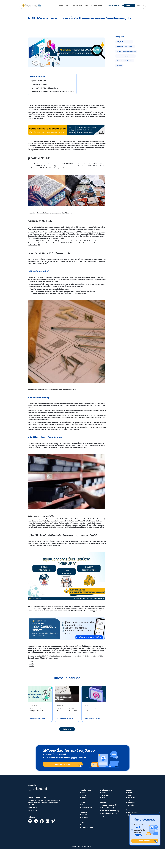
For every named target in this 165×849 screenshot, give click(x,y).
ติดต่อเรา (84, 812)
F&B (129, 800)
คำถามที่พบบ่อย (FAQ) (108, 813)
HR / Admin (131, 803)
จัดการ (84, 798)
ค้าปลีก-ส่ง (131, 798)
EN (139, 5)
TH (143, 5)
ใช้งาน (84, 795)
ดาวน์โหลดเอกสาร (106, 790)
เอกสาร (104, 792)
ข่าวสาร (84, 815)
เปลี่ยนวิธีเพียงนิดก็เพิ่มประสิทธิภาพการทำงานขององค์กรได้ (53, 91)
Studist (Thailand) (108, 805)
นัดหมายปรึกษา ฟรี (133, 812)
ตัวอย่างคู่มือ (105, 795)
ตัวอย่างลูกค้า (130, 790)
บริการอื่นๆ (131, 805)
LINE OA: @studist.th (50, 658)
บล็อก (103, 798)
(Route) (34, 807)
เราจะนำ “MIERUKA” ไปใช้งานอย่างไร (45, 88)
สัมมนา (84, 805)
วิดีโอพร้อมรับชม (87, 807)
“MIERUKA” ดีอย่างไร (39, 84)
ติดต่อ (128, 810)
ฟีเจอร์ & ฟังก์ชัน (86, 790)
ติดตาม (31, 662)
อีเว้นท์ (83, 802)
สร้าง (83, 792)
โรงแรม (130, 795)
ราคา (82, 822)
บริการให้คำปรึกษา (87, 827)
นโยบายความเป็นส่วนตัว (109, 811)
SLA (103, 816)
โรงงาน (130, 792)
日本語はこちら (32, 810)
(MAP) (30, 807)
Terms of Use (106, 808)
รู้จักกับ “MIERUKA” (39, 81)
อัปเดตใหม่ (85, 817)
